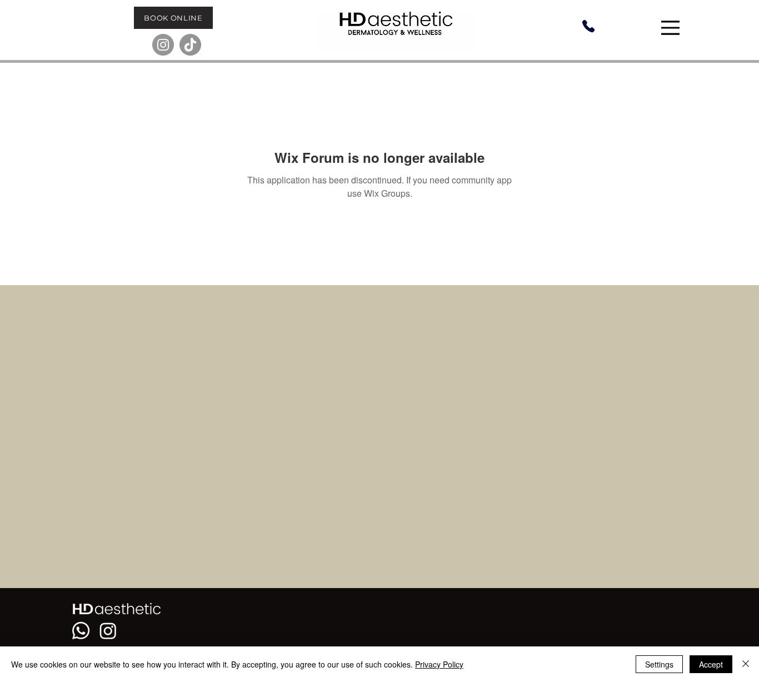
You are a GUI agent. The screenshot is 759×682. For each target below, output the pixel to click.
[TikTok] (190, 45)
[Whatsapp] (81, 630)
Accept (711, 664)
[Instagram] (163, 45)
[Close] (745, 664)
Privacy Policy (439, 664)
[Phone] (588, 26)
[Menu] (671, 27)
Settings (659, 664)
